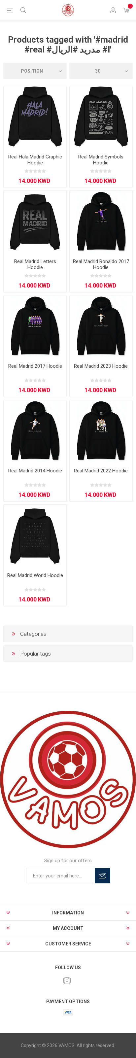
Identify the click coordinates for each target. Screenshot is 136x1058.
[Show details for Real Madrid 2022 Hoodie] (101, 431)
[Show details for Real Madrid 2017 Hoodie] (35, 326)
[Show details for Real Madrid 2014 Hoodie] (35, 431)
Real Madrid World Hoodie (35, 575)
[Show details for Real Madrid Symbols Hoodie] (101, 117)
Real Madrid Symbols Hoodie (100, 160)
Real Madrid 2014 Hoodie (35, 471)
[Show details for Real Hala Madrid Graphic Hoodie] (35, 117)
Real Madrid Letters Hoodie (35, 264)
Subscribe (102, 875)
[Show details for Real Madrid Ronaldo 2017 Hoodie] (101, 222)
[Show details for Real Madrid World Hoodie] (35, 536)
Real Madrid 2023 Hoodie (101, 366)
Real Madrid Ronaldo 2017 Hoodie (101, 264)
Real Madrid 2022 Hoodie (101, 471)
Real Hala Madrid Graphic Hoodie (35, 160)
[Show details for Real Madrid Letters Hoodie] (35, 222)
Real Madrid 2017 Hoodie (35, 366)
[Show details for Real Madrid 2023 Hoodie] (101, 326)
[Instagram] (67, 980)
